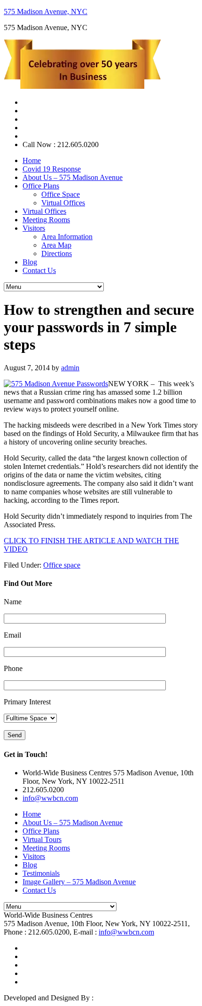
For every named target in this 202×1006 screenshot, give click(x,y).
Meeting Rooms (46, 848)
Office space (61, 565)
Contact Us (39, 890)
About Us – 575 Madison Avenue (73, 823)
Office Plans (41, 831)
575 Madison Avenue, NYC (45, 12)
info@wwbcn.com (50, 798)
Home (32, 814)
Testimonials (41, 873)
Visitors (34, 856)
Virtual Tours (42, 839)
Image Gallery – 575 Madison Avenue (79, 882)
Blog (30, 865)
